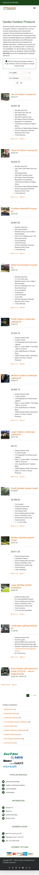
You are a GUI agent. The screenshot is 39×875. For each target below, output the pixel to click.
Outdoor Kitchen (9, 726)
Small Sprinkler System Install (24, 488)
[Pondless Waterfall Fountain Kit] (5, 211)
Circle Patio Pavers (10, 713)
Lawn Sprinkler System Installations (16, 722)
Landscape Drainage (12, 781)
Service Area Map (11, 815)
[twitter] (12, 867)
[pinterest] (19, 867)
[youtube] (23, 867)
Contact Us (9, 808)
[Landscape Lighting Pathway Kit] (5, 628)
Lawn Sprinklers (11, 789)
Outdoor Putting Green (11, 734)
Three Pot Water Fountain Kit (24, 150)
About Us (9, 811)
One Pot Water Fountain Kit (23, 94)
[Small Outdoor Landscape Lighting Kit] (5, 322)
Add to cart (15, 139)
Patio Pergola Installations (13, 739)
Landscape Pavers (21, 649)
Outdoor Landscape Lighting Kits (15, 730)
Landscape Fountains (11, 718)
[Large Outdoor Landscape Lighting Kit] (5, 435)
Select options (6, 684)
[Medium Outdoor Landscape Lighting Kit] (5, 378)
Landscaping (10, 792)
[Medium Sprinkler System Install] (5, 540)
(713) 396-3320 (13, 2)
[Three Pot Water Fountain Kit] (5, 153)
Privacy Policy (10, 818)
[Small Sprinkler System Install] (5, 491)
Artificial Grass (9, 709)
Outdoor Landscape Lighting (15, 785)
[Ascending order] (29, 73)
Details (23, 139)
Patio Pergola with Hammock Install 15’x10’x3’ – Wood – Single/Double (24, 671)
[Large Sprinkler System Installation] (5, 588)
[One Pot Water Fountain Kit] (5, 97)
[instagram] (16, 867)
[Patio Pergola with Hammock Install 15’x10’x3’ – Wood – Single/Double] (5, 671)
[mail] (26, 867)
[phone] (29, 867)
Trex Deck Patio (9, 743)
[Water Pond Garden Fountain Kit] (5, 268)
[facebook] (9, 867)
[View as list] (21, 83)
